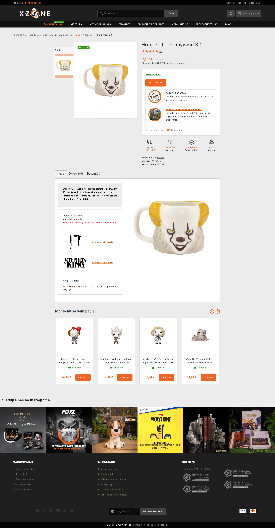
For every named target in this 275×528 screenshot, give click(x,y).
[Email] (37, 510)
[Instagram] (64, 510)
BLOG (228, 24)
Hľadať (171, 13)
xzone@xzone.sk (29, 3)
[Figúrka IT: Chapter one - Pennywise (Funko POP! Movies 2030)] (74, 335)
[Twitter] (51, 510)
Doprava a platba (25, 469)
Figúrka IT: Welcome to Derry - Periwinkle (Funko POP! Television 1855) (116, 361)
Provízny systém (109, 484)
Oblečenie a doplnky (151, 24)
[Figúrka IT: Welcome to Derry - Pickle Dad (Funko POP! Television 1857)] (200, 335)
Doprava (242, 3)
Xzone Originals (100, 24)
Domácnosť (88, 286)
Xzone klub (255, 3)
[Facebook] (44, 510)
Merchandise (179, 24)
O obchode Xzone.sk (111, 474)
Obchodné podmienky (112, 489)
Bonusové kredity (25, 479)
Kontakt (231, 3)
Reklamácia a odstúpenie (114, 479)
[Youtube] (58, 510)
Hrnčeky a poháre (106, 286)
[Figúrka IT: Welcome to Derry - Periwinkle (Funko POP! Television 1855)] (116, 335)
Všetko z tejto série (102, 242)
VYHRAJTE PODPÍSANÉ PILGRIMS (184, 109)
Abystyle (156, 161)
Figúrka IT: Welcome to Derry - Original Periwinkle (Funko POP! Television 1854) (158, 361)
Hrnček (160, 157)
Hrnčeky (67, 290)
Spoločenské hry (207, 24)
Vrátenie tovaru (24, 484)
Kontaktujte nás (109, 469)
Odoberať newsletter (152, 511)
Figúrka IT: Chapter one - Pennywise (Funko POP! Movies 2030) (74, 361)
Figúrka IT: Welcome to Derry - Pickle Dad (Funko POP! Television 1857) (200, 361)
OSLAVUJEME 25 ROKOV (197, 469)
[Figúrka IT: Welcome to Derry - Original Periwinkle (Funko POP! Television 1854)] (158, 335)
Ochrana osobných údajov (114, 495)
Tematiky (124, 24)
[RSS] (71, 510)
